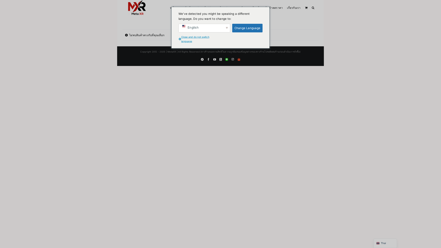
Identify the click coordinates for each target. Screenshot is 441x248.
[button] (313, 7)
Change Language (247, 28)
